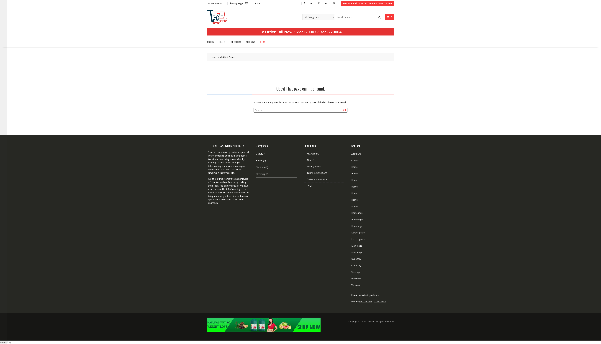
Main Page (356, 245)
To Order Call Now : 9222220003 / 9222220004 (367, 3)
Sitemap (355, 272)
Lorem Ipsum (358, 232)
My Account (313, 153)
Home (354, 166)
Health (222, 42)
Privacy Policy (314, 166)
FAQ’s (310, 185)
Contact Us (357, 160)
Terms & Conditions (317, 172)
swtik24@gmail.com (369, 294)
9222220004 (331, 31)
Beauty (210, 42)
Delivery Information (317, 179)
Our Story (356, 258)
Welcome (356, 278)
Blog (262, 42)
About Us (311, 160)
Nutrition (236, 42)
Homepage (357, 212)
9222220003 (305, 31)
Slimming (250, 42)
